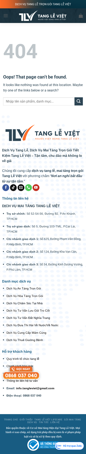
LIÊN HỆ (54, 422)
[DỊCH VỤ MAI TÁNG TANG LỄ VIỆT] (43, 444)
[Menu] (5, 15)
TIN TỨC (44, 422)
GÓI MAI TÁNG (72, 419)
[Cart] (81, 15)
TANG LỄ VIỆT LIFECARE (48, 419)
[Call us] (28, 187)
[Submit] (79, 101)
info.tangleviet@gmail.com (35, 388)
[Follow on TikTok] (13, 187)
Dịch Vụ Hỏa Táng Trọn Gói (24, 296)
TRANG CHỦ (11, 419)
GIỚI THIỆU (26, 419)
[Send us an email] (21, 187)
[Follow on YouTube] (36, 187)
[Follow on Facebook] (5, 187)
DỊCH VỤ (32, 422)
